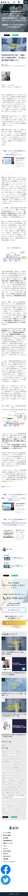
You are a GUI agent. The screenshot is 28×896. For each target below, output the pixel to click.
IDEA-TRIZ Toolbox (6, 767)
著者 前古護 (17, 786)
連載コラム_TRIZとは (7, 777)
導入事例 (11, 758)
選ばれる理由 (7, 835)
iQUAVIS (16, 65)
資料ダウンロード (20, 2)
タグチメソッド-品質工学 (12, 764)
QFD (3, 764)
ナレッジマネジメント (7, 770)
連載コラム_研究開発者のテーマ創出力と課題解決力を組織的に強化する (13, 796)
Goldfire (4, 758)
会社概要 (5, 859)
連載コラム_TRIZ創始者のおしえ (9, 780)
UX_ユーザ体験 (5, 806)
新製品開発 (15, 767)
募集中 (3, 752)
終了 (9, 752)
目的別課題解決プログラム (8, 65)
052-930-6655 (9, 2)
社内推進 (22, 780)
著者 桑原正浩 (22, 65)
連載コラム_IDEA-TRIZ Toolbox (9, 774)
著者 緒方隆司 (14, 789)
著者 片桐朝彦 (5, 792)
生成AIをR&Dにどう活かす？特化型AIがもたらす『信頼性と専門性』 (14, 735)
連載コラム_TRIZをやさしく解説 (9, 809)
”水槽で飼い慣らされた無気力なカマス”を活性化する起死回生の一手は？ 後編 (14, 715)
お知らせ (4, 745)
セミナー (4, 800)
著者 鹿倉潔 (5, 789)
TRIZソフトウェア (16, 806)
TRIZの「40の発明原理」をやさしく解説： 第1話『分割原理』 (14, 653)
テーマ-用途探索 (16, 752)
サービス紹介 (7, 833)
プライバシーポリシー (9, 861)
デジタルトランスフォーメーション (10, 803)
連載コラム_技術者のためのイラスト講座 (11, 783)
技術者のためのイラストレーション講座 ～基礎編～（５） (14, 694)
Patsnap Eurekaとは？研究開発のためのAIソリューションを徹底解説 (14, 673)
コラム (5, 846)
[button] (25, 2)
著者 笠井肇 (15, 792)
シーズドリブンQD (13, 755)
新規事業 (4, 755)
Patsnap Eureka (15, 813)
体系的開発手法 (7, 840)
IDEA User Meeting (6, 786)
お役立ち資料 (18, 770)
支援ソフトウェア (8, 843)
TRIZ (21, 755)
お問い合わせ (14, 2)
